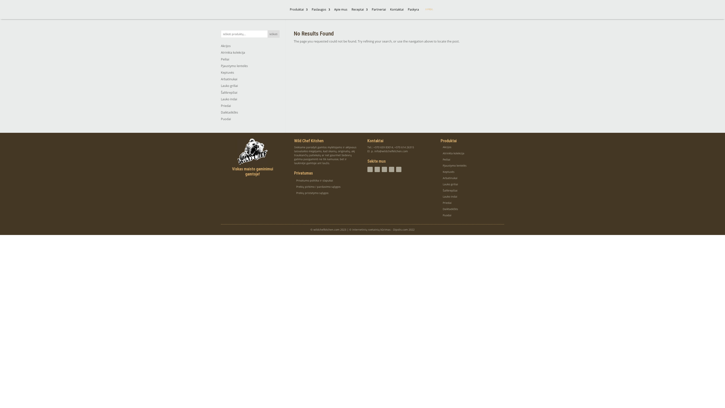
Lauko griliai (229, 86)
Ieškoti (273, 34)
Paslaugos (319, 9)
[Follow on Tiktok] (384, 169)
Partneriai (379, 9)
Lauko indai (229, 99)
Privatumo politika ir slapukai (314, 180)
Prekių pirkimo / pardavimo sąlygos (318, 187)
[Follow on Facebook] (377, 169)
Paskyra (413, 9)
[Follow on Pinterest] (398, 169)
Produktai (297, 9)
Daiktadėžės (229, 112)
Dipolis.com (400, 229)
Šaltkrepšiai (229, 92)
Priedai (226, 106)
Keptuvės (227, 72)
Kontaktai (397, 9)
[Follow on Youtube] (391, 169)
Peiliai (225, 59)
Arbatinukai (229, 79)
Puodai (226, 119)
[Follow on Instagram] (370, 169)
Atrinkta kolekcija (233, 52)
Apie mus (340, 9)
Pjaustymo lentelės (234, 66)
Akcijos (226, 46)
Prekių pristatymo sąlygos (312, 193)
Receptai (358, 9)
